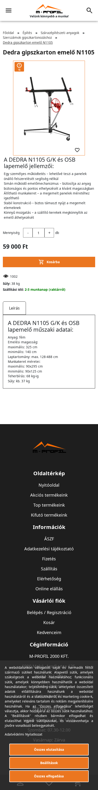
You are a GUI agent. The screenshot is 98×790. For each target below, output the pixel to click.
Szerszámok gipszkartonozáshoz (27, 37)
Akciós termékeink (49, 495)
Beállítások (49, 763)
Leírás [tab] (14, 308)
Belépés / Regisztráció (49, 612)
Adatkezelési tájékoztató (49, 549)
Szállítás (49, 569)
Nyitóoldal (49, 485)
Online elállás (49, 588)
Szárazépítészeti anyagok (60, 32)
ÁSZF (49, 539)
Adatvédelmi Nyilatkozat (23, 734)
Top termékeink (49, 505)
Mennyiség (11, 232)
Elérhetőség (49, 579)
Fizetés (49, 559)
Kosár (49, 622)
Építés (27, 32)
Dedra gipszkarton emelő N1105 (28, 42)
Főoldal (8, 32)
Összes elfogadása (49, 776)
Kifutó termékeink (49, 515)
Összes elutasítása (49, 749)
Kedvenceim (49, 632)
